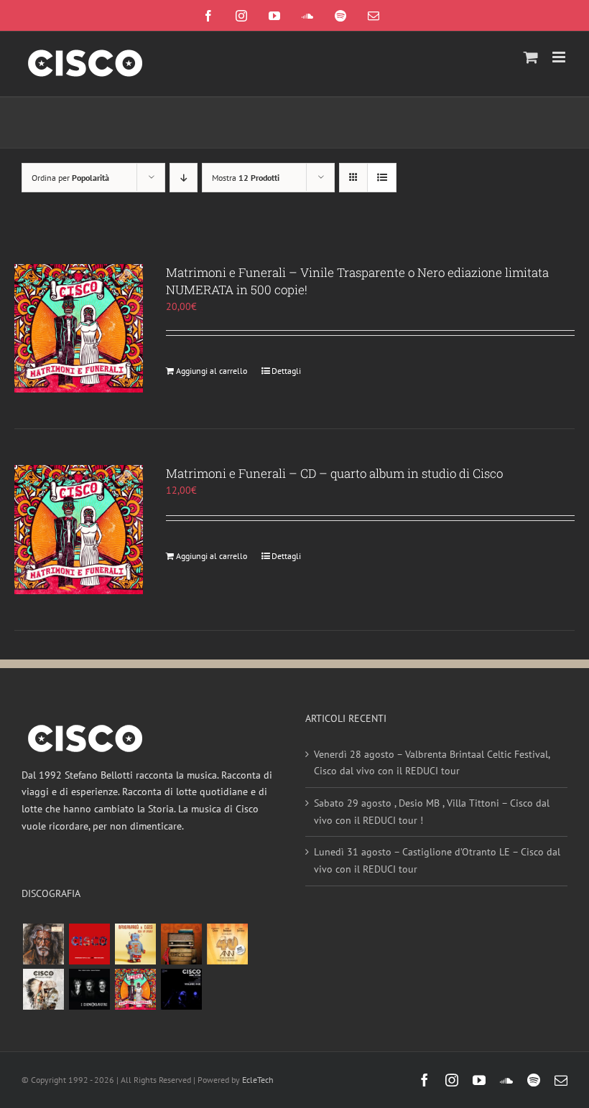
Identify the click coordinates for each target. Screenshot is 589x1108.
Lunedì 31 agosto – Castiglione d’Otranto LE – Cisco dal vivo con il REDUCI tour (437, 860)
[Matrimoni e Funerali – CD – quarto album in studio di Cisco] (78, 529)
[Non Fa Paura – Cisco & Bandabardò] (135, 944)
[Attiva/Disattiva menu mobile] (559, 57)
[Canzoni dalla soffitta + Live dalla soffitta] (181, 944)
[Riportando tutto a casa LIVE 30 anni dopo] (89, 944)
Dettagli (286, 370)
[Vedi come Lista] (382, 178)
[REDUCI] (43, 944)
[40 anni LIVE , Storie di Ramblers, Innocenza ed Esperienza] (227, 944)
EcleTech (258, 1079)
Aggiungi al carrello (211, 370)
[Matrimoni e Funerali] (135, 989)
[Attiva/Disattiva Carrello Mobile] (531, 57)
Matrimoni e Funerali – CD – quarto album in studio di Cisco (334, 473)
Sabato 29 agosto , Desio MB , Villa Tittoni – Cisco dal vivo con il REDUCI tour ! (431, 812)
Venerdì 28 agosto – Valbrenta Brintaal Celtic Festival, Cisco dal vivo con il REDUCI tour (431, 763)
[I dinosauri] (89, 989)
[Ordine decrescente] (184, 177)
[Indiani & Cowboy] (43, 989)
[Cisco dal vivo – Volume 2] (181, 989)
